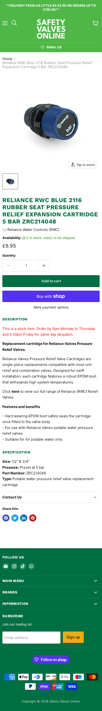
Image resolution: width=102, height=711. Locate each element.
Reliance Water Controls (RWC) (33, 229)
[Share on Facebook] (5, 518)
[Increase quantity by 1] (44, 266)
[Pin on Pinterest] (32, 518)
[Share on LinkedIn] (23, 518)
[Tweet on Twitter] (15, 518)
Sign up (73, 637)
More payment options (51, 307)
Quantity (9, 255)
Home (7, 59)
